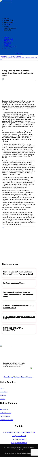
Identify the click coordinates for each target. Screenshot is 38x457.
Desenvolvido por (19, 453)
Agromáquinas (10, 28)
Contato (7, 30)
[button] (13, 34)
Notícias (7, 24)
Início (6, 18)
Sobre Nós (8, 20)
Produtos (8, 22)
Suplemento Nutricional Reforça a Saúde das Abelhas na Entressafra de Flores (18, 294)
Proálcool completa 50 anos (14, 283)
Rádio (6, 26)
